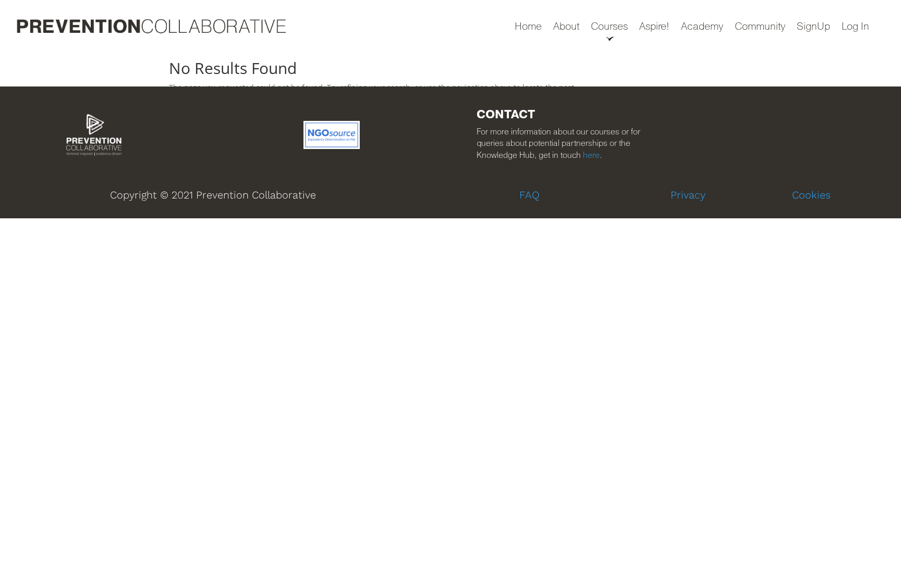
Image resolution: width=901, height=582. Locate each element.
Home (528, 27)
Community (760, 27)
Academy (702, 27)
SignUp (813, 27)
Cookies (811, 195)
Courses (609, 27)
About (566, 27)
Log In (855, 27)
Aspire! (654, 27)
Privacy (688, 195)
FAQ (529, 195)
